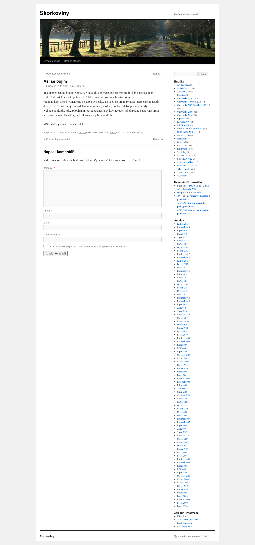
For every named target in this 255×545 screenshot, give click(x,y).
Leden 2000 (182, 502)
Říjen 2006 (182, 465)
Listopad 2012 (183, 257)
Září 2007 (181, 428)
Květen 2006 (183, 482)
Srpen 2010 (182, 311)
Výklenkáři (182, 175)
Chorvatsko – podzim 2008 (189, 101)
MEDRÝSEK (183, 125)
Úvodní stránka (52, 61)
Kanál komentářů (184, 522)
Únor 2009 (182, 371)
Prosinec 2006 (183, 458)
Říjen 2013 (182, 233)
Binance (180, 185)
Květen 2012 (183, 260)
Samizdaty (181, 151)
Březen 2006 (182, 489)
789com (180, 195)
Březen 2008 (182, 408)
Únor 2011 (182, 290)
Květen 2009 (183, 361)
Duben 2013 (182, 247)
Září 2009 (181, 348)
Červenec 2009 (183, 354)
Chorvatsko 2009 (184, 111)
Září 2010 (181, 307)
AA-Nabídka (183, 84)
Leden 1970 (182, 505)
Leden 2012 (182, 267)
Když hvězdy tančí (195, 192)
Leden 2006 (182, 495)
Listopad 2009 (183, 341)
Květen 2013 (183, 243)
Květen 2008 (183, 401)
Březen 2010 (182, 327)
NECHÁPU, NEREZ (186, 131)
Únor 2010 (182, 331)
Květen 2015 (183, 223)
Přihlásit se (182, 516)
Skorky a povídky (185, 162)
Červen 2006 (183, 479)
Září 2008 (181, 388)
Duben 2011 (182, 284)
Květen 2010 (183, 321)
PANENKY (182, 145)
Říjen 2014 (182, 230)
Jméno (47, 210)
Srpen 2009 (182, 351)
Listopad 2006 (183, 462)
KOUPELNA (183, 121)
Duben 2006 (182, 485)
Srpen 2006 (182, 472)
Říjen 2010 (182, 304)
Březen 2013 (182, 250)
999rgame (181, 192)
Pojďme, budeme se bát (56, 73)
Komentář (49, 167)
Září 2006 (181, 469)
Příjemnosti (182, 148)
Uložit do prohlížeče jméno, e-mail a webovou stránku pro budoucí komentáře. (88, 246)
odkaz (113, 132)
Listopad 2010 (183, 300)
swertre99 (181, 202)
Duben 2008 (182, 405)
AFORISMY (183, 88)
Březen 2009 (182, 368)
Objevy (180, 141)
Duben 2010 (182, 324)
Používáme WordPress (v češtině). (193, 536)
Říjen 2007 (182, 425)
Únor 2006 (182, 492)
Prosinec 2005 (183, 499)
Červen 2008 (183, 398)
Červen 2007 (183, 438)
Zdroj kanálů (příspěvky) (188, 519)
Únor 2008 (182, 411)
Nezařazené (182, 138)
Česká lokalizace (184, 526)
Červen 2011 (183, 277)
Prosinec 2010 (183, 297)
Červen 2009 (183, 358)
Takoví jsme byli (184, 168)
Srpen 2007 (182, 432)
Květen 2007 (183, 442)
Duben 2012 (182, 264)
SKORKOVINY (184, 155)
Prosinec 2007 (183, 418)
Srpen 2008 (182, 391)
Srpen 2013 (182, 237)
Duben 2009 (182, 364)
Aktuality (83, 132)
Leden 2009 (182, 374)
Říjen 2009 (182, 344)
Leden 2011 (182, 294)
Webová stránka (51, 234)
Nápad (158, 73)
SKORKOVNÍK (184, 158)
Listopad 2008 (183, 381)
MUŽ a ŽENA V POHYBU (190, 128)
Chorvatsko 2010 (184, 115)
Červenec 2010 (183, 314)
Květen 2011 (183, 280)
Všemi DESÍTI (184, 172)
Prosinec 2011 (183, 270)
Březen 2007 (182, 448)
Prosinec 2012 (183, 253)
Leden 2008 (182, 415)
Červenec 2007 (183, 435)
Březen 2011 (182, 287)
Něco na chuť (183, 135)
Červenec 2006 (183, 475)
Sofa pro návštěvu (185, 165)
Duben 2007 (182, 445)
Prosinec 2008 (183, 378)
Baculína (181, 94)
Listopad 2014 (183, 227)
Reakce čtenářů (72, 61)
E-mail (47, 222)
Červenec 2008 (183, 395)
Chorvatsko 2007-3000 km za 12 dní (193, 104)
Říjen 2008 (182, 384)
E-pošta (180, 118)
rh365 (179, 209)
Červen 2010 (183, 317)
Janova (80, 85)
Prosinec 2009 (183, 337)
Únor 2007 (182, 452)
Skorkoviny (54, 13)
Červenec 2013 (183, 240)
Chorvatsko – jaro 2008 (187, 98)
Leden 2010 (182, 334)
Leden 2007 (182, 455)
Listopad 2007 (183, 421)
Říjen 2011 (182, 274)
